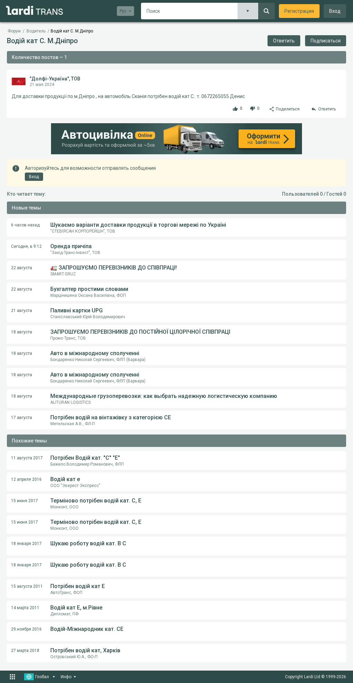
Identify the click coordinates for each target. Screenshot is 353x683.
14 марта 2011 (25, 607)
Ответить (284, 40)
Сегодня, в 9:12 (26, 246)
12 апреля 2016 (26, 479)
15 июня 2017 (24, 500)
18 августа (21, 332)
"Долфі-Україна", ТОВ (55, 78)
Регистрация (299, 11)
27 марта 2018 (25, 650)
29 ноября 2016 (26, 629)
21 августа (21, 310)
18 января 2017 (26, 543)
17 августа (21, 417)
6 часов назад (25, 225)
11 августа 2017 (27, 458)
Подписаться (326, 40)
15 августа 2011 (27, 586)
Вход (335, 11)
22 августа (21, 267)
